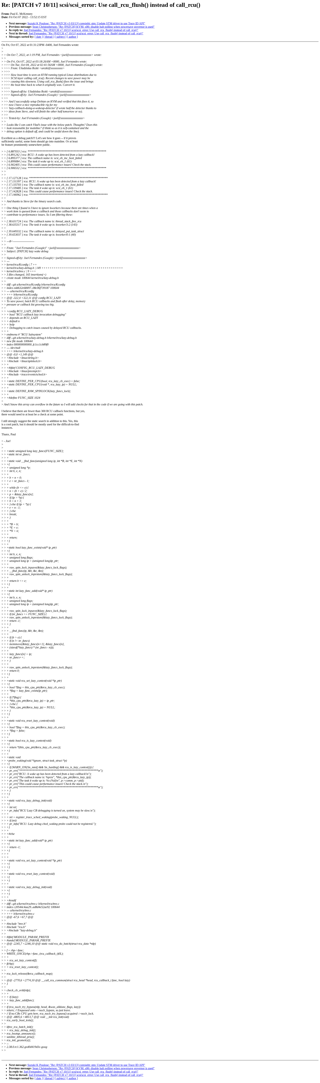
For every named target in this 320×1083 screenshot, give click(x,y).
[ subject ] (60, 36)
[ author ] (72, 36)
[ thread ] (49, 36)
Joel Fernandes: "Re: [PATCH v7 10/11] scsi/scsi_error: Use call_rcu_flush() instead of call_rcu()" (81, 30)
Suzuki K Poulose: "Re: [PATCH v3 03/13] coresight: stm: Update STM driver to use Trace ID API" (86, 23)
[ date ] (39, 36)
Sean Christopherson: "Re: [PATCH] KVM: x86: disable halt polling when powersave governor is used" (93, 26)
